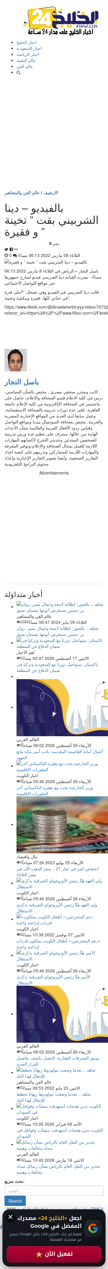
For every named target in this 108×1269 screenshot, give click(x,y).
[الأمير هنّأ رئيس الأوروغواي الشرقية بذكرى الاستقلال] (60, 955)
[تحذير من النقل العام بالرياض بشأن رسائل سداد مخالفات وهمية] (60, 1144)
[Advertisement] (54, 132)
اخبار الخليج (26, 42)
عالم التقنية (26, 60)
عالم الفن (24, 66)
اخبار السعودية (29, 48)
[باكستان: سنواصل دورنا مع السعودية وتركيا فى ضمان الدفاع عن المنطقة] (60, 642)
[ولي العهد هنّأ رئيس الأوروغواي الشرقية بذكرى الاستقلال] (60, 883)
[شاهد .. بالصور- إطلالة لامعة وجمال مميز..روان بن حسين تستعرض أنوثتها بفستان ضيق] (60, 606)
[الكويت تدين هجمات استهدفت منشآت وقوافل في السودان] (60, 1108)
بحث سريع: (14, 1181)
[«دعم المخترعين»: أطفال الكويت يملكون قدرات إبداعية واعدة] (60, 919)
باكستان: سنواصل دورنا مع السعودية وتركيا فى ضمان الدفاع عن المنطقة (57, 667)
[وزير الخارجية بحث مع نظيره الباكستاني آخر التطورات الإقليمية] (60, 766)
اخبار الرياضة (27, 54)
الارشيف (50, 192)
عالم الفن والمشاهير (22, 192)
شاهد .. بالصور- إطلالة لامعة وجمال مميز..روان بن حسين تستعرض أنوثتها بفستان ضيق (57, 631)
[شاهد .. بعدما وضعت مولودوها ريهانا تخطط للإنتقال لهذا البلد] (60, 1072)
